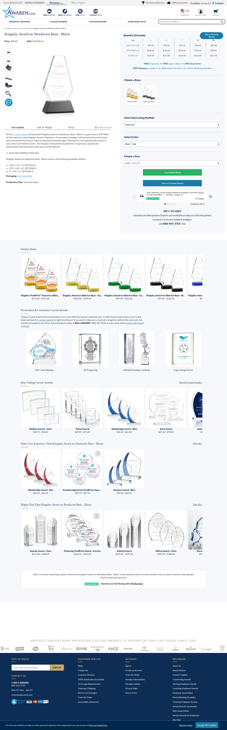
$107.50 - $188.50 (166, 552)
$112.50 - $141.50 (40, 297)
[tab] (17, 127)
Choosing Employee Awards (185, 702)
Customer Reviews (86, 675)
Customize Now (172, 172)
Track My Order (85, 697)
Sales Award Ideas (181, 711)
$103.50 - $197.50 (124, 552)
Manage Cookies (132, 684)
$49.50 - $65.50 (124, 491)
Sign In (128, 666)
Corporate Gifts (137, 22)
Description (18, 127)
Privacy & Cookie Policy (97, 725)
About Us (177, 666)
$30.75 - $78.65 (40, 430)
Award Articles (179, 670)
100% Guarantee (91, 679)
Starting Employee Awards (184, 684)
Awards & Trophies (19, 22)
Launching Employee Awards (185, 688)
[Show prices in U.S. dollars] (183, 11)
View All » (197, 443)
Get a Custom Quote (211, 35)
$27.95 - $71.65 (82, 430)
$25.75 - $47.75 (82, 491)
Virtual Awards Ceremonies (185, 706)
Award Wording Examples (184, 697)
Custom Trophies (180, 675)
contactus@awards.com (21, 695)
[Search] (222, 21)
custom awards (46, 320)
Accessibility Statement (88, 702)
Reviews (136, 583)
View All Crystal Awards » (190, 382)
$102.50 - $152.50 (82, 552)
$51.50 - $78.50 (166, 430)
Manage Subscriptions (135, 679)
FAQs (71, 127)
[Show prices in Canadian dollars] (187, 11)
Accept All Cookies (207, 725)
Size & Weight (44, 127)
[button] (13, 3)
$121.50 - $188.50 (41, 552)
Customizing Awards (182, 679)
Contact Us (83, 670)
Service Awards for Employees (186, 715)
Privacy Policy (131, 688)
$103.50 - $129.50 (82, 297)
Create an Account (133, 670)
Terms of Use (131, 693)
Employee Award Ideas (183, 693)
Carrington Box (24, 176)
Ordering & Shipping (87, 688)
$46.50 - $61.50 (124, 430)
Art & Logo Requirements (89, 684)
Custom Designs (98, 22)
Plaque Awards (58, 22)
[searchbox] (191, 21)
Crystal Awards (20, 134)
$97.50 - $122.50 (124, 297)
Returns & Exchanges (87, 693)
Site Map (177, 720)
